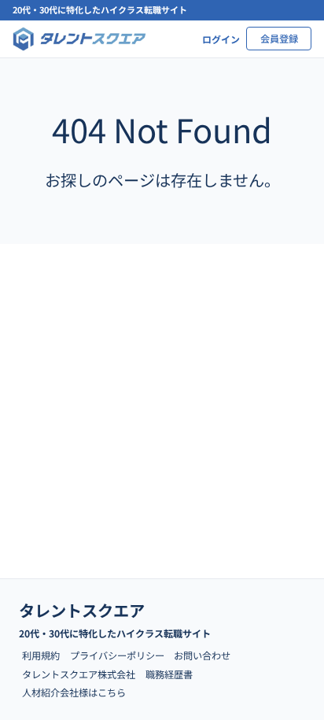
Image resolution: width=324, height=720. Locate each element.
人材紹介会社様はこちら (74, 692)
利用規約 (41, 655)
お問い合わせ (202, 655)
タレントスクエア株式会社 (78, 674)
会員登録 (279, 38)
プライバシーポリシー (117, 655)
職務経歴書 (169, 674)
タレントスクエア (82, 610)
